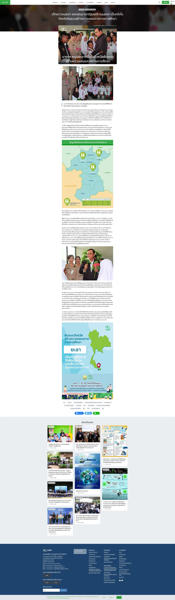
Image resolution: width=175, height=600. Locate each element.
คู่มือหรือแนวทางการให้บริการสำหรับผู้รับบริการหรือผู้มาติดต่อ (95, 569)
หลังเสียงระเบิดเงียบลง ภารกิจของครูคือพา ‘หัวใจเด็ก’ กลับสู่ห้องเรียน (59, 445)
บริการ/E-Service (122, 565)
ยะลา (64, 402)
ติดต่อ (106, 2)
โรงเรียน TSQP (107, 578)
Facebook (120, 580)
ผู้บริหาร (90, 565)
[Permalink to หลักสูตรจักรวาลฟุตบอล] (87, 471)
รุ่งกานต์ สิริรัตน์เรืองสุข (78, 402)
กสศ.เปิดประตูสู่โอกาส (96, 408)
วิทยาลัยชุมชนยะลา (107, 402)
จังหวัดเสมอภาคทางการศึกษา (109, 580)
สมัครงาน (113, 2)
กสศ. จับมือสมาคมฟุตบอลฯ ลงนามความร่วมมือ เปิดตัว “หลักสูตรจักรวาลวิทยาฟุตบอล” (60, 501)
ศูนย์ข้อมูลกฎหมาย (92, 567)
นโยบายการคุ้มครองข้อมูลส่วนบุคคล (124, 574)
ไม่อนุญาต (111, 597)
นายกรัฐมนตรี (78, 405)
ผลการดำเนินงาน (92, 558)
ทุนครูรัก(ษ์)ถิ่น (106, 556)
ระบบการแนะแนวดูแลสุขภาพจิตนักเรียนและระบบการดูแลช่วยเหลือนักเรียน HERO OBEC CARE (110, 569)
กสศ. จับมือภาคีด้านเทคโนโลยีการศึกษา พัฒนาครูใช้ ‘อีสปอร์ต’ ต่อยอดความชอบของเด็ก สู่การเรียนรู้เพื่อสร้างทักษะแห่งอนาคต (87, 446)
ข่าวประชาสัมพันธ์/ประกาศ (124, 569)
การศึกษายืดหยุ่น (107, 572)
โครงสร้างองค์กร (92, 561)
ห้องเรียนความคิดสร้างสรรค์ (109, 582)
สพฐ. (84, 408)
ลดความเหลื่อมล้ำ (91, 405)
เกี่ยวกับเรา (55, 2)
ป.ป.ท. (55, 583)
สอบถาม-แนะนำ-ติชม (123, 571)
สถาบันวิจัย (63, 2)
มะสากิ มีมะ (70, 402)
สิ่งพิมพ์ (77, 455)
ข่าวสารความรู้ (81, 9)
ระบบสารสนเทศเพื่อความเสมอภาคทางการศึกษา (93, 402)
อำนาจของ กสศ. (92, 554)
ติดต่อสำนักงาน (122, 561)
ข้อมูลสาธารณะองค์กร (93, 552)
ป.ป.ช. (47, 583)
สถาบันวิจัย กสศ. (122, 554)
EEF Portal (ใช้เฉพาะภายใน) (94, 572)
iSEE (88, 408)
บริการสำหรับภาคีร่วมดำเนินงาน (125, 563)
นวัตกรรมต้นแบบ (107, 565)
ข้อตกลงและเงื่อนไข (122, 558)
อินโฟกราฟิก (106, 427)
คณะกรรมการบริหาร (93, 563)
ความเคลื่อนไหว (90, 2)
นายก (85, 405)
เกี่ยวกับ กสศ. (91, 550)
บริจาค (165, 2)
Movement (51, 427)
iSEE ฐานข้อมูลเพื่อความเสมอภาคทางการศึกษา (110, 575)
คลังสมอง (99, 2)
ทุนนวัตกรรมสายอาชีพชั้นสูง (90, 9)
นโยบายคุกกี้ (67, 598)
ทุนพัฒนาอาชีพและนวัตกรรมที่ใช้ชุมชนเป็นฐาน (110, 559)
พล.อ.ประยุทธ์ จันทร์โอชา (69, 405)
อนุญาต (119, 597)
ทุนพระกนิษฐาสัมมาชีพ (108, 562)
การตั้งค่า (104, 597)
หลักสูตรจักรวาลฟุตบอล (82, 491)
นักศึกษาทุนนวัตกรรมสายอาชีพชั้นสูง (103, 405)
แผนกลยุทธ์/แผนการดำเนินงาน (95, 556)
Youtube (122, 580)
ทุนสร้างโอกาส (72, 2)
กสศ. (103, 408)
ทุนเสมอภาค (106, 552)
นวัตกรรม (81, 2)
